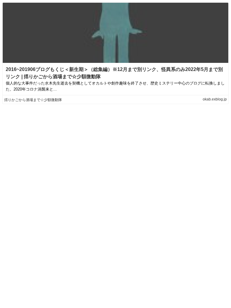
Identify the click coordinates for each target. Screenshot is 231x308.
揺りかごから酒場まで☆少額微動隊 (33, 100)
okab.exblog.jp (215, 99)
